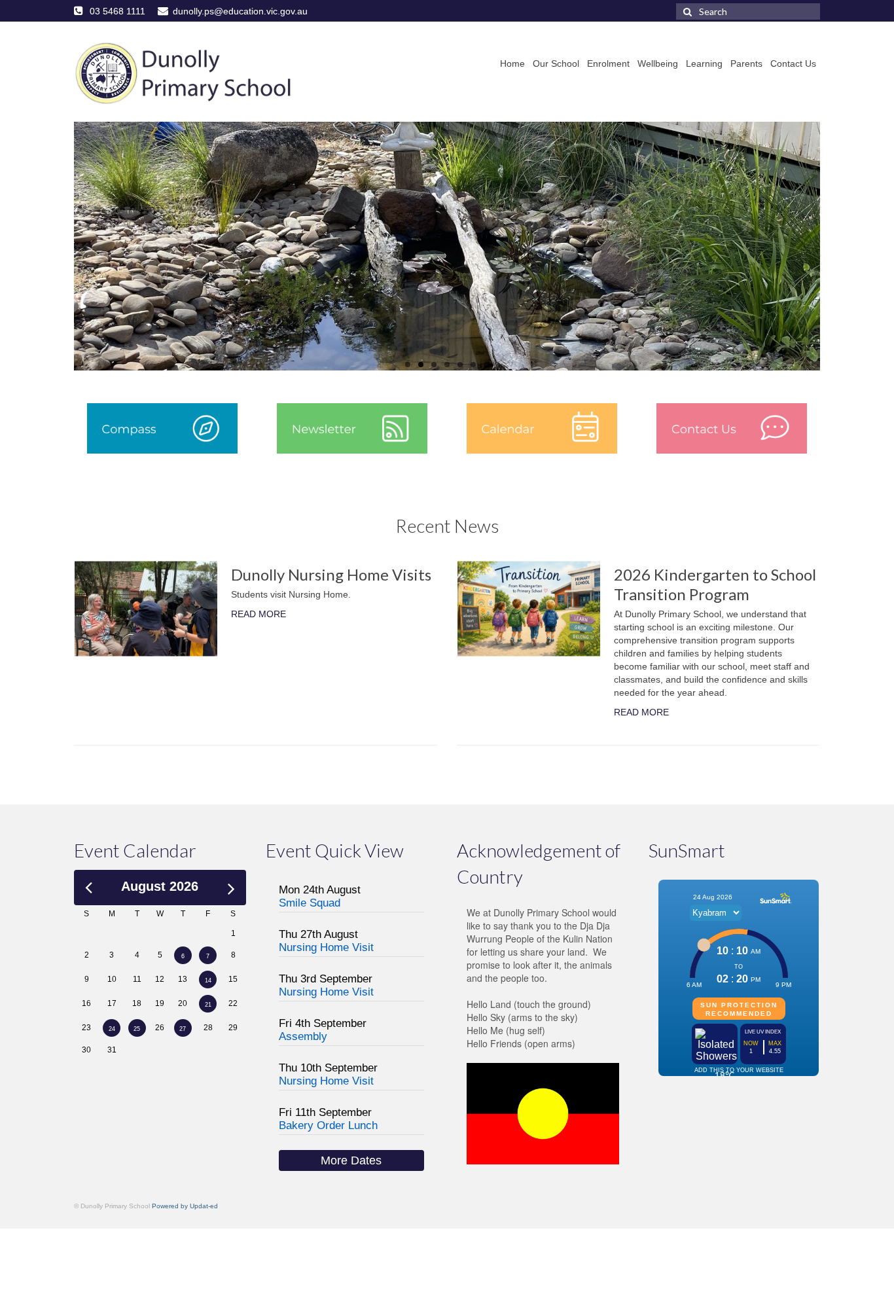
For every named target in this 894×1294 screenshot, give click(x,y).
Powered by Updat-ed (185, 1206)
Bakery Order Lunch (328, 1125)
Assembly (303, 1036)
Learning (704, 63)
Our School (556, 63)
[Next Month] (231, 886)
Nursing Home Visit (326, 947)
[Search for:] (748, 11)
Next (831, 246)
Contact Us (793, 63)
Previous (62, 246)
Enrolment (608, 63)
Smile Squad (309, 903)
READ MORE (258, 614)
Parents (746, 63)
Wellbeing (657, 63)
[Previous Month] (89, 886)
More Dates (351, 1160)
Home (512, 63)
